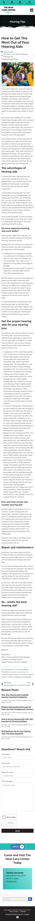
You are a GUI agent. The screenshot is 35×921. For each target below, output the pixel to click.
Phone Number (7, 772)
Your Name (5, 754)
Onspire (26, 914)
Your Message (6, 781)
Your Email (5, 763)
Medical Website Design (14, 914)
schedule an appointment (23, 677)
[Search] (30, 899)
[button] (31, 10)
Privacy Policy (13, 911)
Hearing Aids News (10, 59)
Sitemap (23, 911)
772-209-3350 (11, 881)
